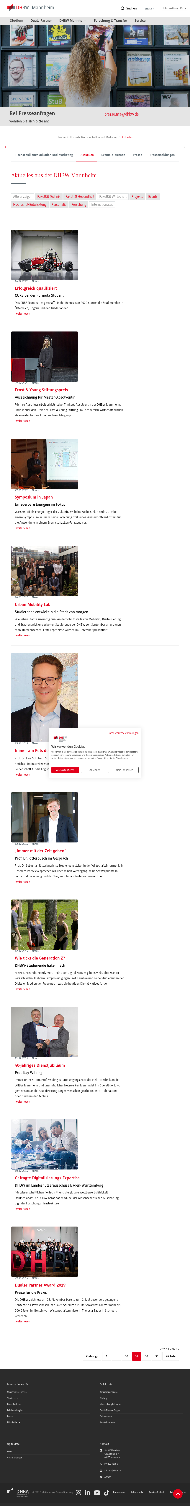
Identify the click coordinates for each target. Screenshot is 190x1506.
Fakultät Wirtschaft (113, 197)
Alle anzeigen (22, 197)
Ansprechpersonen (108, 1392)
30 (126, 1356)
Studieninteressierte (16, 1392)
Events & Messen (113, 155)
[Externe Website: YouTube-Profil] (97, 1492)
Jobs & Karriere (107, 1422)
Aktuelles (87, 155)
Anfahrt (107, 1477)
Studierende (13, 1398)
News (9, 1451)
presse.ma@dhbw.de (121, 114)
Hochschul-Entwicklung (30, 205)
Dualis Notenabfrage (109, 1410)
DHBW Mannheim (72, 21)
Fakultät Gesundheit (79, 197)
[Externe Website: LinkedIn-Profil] (87, 1492)
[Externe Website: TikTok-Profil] (106, 1492)
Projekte (137, 197)
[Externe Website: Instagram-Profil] (78, 1492)
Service (140, 21)
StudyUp (104, 1398)
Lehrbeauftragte (14, 1410)
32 (146, 1356)
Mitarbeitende (14, 1422)
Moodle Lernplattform (110, 1404)
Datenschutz (136, 1492)
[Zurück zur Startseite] (19, 1496)
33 (156, 1356)
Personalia (59, 205)
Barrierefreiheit (156, 1492)
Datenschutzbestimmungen (123, 733)
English (149, 9)
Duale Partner (41, 21)
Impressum (119, 1492)
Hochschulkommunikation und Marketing (44, 155)
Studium (16, 21)
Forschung (78, 205)
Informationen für (173, 8)
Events (153, 197)
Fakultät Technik (48, 197)
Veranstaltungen (14, 1457)
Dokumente (105, 1416)
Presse (137, 155)
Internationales (102, 205)
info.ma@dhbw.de (112, 1470)
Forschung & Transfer (110, 21)
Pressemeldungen (162, 155)
